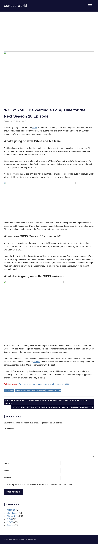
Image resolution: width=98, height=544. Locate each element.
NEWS (10, 522)
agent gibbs (9, 391)
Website (7, 478)
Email (7, 470)
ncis (33, 391)
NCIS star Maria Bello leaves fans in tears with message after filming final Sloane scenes (46, 401)
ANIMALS (11, 510)
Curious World (15, 6)
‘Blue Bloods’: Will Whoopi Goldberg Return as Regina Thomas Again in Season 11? (51, 407)
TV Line (36, 362)
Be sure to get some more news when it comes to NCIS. (44, 384)
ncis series (41, 391)
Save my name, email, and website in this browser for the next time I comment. (40, 484)
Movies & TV (12, 516)
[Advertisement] (49, 29)
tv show (58, 391)
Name (7, 463)
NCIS (24, 121)
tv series (50, 391)
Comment (9, 429)
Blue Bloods (12, 513)
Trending (11, 525)
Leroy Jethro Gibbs (22, 391)
